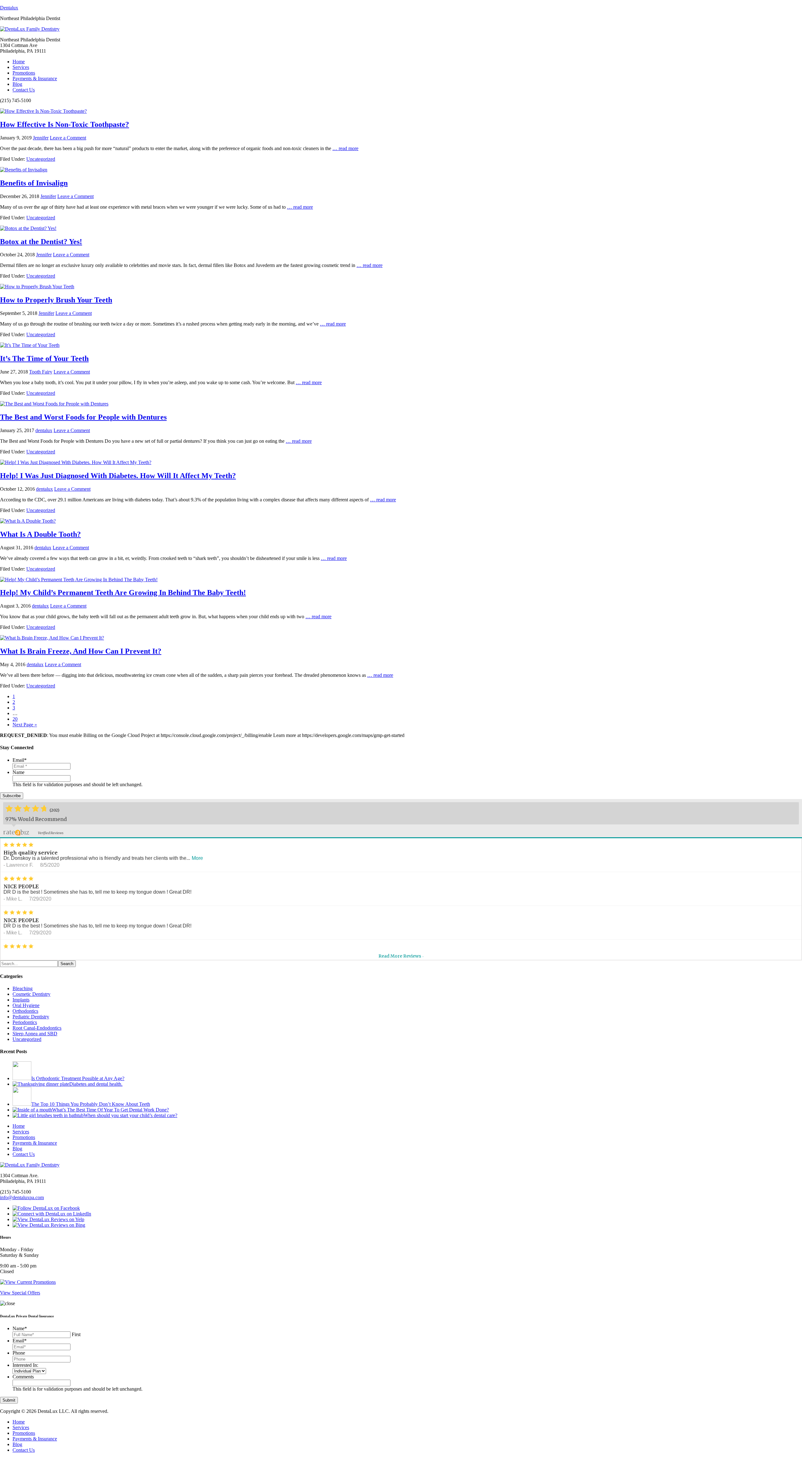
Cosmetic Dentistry (31, 994)
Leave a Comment (68, 137)
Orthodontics (25, 1011)
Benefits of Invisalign (34, 183)
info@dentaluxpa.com (22, 1197)
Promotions (24, 73)
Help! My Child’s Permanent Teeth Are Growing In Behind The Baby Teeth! (123, 592)
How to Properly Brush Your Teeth (56, 300)
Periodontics (25, 1022)
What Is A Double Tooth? (40, 534)
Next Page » (25, 724)
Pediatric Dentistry (31, 1016)
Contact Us (24, 89)
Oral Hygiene (26, 1005)
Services (21, 67)
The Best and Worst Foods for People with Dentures (83, 417)
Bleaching (23, 988)
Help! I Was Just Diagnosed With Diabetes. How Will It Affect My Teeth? (118, 476)
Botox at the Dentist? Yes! (41, 242)
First (76, 1334)
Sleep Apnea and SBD (35, 1033)
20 (15, 719)
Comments (23, 1376)
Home (19, 61)
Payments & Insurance (35, 78)
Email (20, 760)
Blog (17, 84)
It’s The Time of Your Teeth (44, 358)
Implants (21, 999)
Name (18, 772)
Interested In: (25, 1365)
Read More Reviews (401, 956)
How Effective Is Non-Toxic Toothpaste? (64, 124)
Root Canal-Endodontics (37, 1028)
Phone (19, 1353)
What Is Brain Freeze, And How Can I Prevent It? (80, 651)
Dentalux (9, 7)
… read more (345, 148)
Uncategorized (40, 159)
